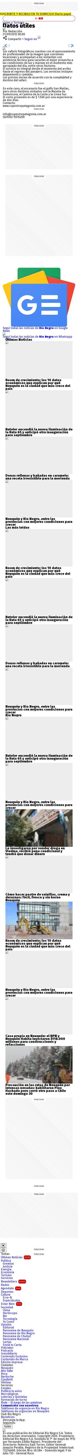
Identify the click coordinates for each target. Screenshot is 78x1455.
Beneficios (8, 1417)
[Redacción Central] (4, 28)
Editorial (8, 1327)
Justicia (7, 1266)
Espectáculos (11, 1300)
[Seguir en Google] (4, 48)
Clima (6, 1310)
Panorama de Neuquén (18, 1330)
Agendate (10, 1288)
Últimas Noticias (15, 1257)
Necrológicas (9, 1394)
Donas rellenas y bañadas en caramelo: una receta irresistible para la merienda (37, 477)
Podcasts (7, 1350)
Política (6, 1260)
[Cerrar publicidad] (3, 1245)
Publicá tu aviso (11, 1391)
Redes (5, 1285)
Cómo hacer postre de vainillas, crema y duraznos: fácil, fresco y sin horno (37, 895)
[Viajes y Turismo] (6, 21)
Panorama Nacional (16, 1339)
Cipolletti (7, 1379)
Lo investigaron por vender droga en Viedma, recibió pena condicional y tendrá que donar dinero (35, 851)
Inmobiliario (9, 1353)
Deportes (7, 1291)
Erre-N (7, 1297)
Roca (4, 1373)
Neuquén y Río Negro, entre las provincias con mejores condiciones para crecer (38, 522)
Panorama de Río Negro (19, 1333)
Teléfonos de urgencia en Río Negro (25, 1408)
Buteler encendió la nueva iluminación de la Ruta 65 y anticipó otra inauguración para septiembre (39, 432)
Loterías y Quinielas (14, 1396)
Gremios (8, 1263)
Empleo (6, 1388)
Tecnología (10, 1318)
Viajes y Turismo (13, 22)
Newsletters (13, 1281)
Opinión (6, 1324)
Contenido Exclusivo (14, 1356)
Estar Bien (11, 1304)
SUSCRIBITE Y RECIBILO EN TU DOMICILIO (35, 14)
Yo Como (8, 1321)
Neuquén (7, 1368)
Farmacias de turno (14, 1399)
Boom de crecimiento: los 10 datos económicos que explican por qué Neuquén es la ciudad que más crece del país (37, 384)
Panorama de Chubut (17, 1336)
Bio (5, 1316)
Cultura (5, 1294)
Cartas (7, 1342)
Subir (7, 1426)
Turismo (6, 1275)
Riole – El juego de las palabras (21, 1402)
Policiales (7, 1347)
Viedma (6, 1382)
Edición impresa (11, 1362)
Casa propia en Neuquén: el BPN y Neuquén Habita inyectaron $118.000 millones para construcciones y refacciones (35, 1040)
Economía (7, 1272)
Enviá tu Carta (12, 1344)
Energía (6, 1269)
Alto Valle (7, 1370)
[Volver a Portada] (39, 18)
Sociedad (7, 1307)
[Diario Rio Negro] (4, 1430)
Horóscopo (10, 1313)
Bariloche (7, 1376)
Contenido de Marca (14, 1359)
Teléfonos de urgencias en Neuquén (25, 1411)
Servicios (7, 1278)
